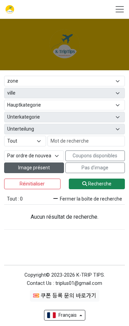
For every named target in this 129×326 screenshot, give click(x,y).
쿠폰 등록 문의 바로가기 (67, 295)
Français (67, 315)
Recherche (99, 183)
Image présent (34, 167)
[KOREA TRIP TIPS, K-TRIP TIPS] (9, 9)
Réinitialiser (32, 183)
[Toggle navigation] (117, 9)
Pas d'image (95, 167)
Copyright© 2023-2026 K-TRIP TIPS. (64, 275)
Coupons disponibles (95, 155)
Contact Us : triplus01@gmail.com (64, 283)
